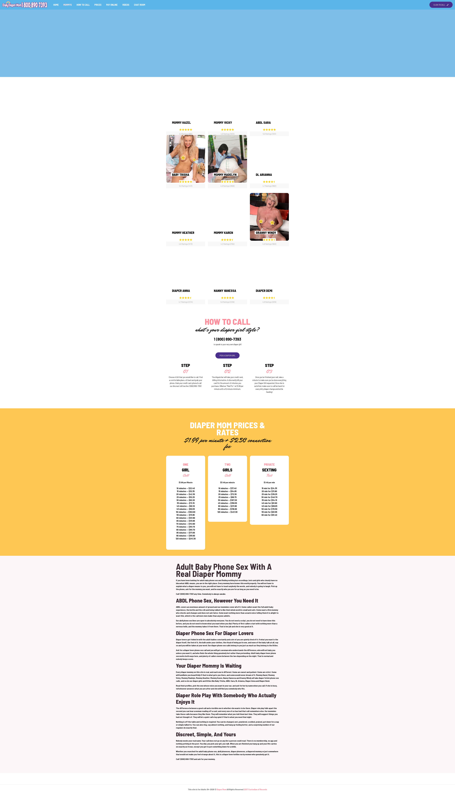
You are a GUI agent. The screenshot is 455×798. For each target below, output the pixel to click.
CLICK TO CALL (439, 5)
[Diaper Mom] (24, 4)
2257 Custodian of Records (255, 789)
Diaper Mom (222, 789)
